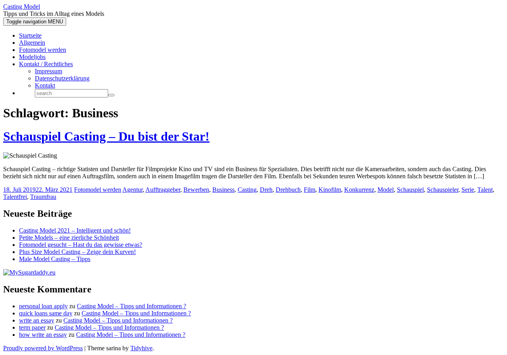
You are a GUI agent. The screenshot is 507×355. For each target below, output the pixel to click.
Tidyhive (141, 348)
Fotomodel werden (42, 49)
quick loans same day (45, 313)
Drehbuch (288, 189)
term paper (32, 327)
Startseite (30, 35)
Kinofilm (329, 189)
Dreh (266, 189)
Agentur (132, 189)
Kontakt (45, 85)
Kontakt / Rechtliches (46, 64)
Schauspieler (442, 189)
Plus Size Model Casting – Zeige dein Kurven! (77, 251)
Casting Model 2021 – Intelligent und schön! (75, 230)
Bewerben (196, 189)
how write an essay (43, 334)
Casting (247, 189)
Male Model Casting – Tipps (54, 259)
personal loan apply (43, 306)
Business (223, 189)
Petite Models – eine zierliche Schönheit (69, 237)
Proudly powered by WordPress (43, 348)
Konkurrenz (359, 189)
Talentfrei (15, 196)
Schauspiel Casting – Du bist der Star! (106, 136)
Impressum (48, 71)
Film (309, 189)
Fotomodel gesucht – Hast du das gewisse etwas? (80, 244)
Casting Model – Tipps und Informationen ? (131, 306)
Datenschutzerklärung (62, 78)
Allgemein (32, 42)
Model (385, 189)
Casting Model (21, 6)
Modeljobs (32, 56)
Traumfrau (43, 196)
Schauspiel (410, 189)
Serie (467, 189)
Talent (485, 189)
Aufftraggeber (162, 189)
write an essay (36, 320)
